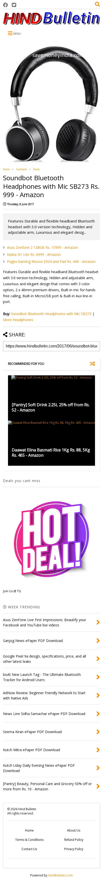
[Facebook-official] (5, 5)
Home (6, 169)
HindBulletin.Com (60, 875)
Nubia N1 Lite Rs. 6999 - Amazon (34, 254)
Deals (36, 169)
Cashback (21, 169)
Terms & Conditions (29, 840)
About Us (73, 830)
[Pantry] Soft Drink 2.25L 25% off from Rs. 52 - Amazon (51, 407)
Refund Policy (73, 840)
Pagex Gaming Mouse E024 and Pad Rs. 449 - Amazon (51, 261)
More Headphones (18, 319)
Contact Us (29, 849)
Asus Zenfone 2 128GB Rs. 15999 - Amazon (42, 247)
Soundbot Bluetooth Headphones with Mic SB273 (51, 313)
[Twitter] (14, 5)
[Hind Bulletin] (51, 22)
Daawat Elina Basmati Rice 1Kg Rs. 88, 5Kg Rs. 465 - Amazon (51, 452)
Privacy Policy (73, 849)
